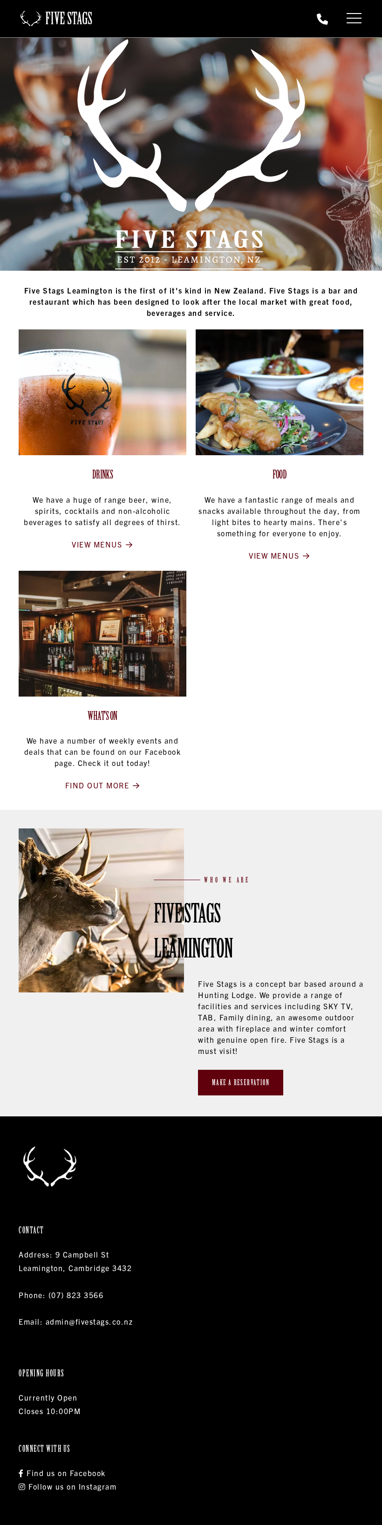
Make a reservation (240, 1082)
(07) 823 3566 (76, 1294)
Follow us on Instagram (71, 1486)
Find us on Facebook (65, 1472)
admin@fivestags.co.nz (89, 1321)
